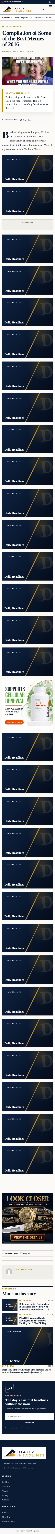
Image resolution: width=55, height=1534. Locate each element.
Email (16, 120)
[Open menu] (50, 9)
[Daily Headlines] (17, 9)
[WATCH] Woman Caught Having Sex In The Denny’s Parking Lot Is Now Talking (32, 1321)
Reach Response (32, 1531)
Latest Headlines (11, 26)
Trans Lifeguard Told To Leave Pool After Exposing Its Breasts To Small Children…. (34, 17)
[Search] (44, 9)
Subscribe (29, 1423)
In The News (25, 1300)
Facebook (9, 120)
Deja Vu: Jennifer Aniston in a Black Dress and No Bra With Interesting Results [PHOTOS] (34, 1307)
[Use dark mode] (50, 2)
